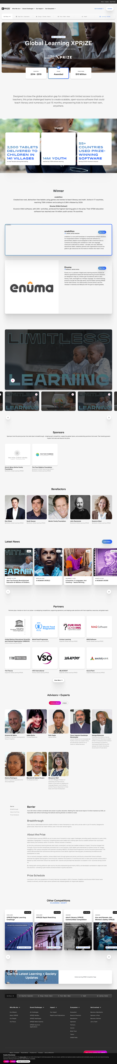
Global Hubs (73, 1037)
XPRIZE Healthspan (35, 1018)
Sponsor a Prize (95, 1015)
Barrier (12, 806)
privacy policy (23, 1057)
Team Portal (112, 1)
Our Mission (13, 1012)
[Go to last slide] (8, 417)
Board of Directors (75, 1015)
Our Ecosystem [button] (49, 8)
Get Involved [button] (98, 8)
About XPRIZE (14, 1015)
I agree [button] (6, 1061)
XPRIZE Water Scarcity (36, 1021)
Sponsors (73, 1021)
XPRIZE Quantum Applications (35, 1026)
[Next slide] (109, 417)
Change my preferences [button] (23, 1061)
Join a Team (93, 1021)
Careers (40, 1052)
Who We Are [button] (16, 8)
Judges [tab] (64, 703)
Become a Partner (95, 1018)
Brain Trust (73, 1031)
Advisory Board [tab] (55, 703)
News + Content (14, 1052)
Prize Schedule (14, 815)
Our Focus (6, 16)
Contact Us (33, 1052)
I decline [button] (13, 1061)
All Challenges (34, 1012)
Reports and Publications (57, 1015)
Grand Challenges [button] (27, 8)
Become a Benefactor (96, 1012)
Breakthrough (14, 809)
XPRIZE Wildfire (34, 1015)
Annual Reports (49, 1052)
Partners (72, 1025)
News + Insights (105, 1)
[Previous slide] (8, 592)
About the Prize (14, 812)
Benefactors (73, 1018)
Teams (72, 1034)
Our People (13, 1018)
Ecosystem (73, 1012)
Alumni (72, 1028)
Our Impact (53, 1012)
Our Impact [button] (39, 8)
